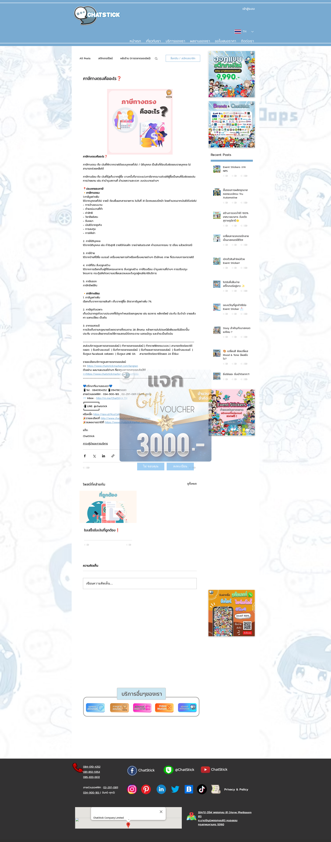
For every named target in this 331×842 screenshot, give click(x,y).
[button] (150, 466)
